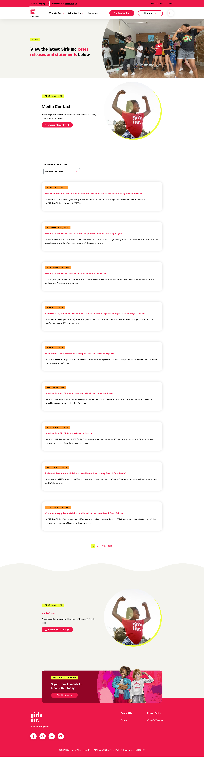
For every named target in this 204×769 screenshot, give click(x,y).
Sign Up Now (63, 695)
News (171, 3)
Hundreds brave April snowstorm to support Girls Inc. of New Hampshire (79, 353)
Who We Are (55, 13)
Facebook (33, 736)
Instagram (42, 736)
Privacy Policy (154, 713)
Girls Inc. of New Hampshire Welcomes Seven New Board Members (77, 273)
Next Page (107, 545)
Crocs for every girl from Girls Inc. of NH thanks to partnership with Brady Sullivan (84, 513)
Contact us (126, 713)
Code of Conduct (155, 720)
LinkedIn (51, 736)
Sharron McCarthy (57, 125)
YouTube (61, 736)
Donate (148, 13)
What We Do (74, 13)
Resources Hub (157, 3)
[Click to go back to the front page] (37, 13)
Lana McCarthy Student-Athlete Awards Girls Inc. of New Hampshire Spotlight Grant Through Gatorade (95, 313)
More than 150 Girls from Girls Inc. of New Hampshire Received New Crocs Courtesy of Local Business (93, 193)
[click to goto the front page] (39, 719)
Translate (69, 3)
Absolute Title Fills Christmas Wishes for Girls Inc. (69, 433)
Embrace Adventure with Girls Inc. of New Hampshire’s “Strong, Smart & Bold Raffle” (85, 473)
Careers (125, 720)
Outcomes (93, 13)
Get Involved (120, 13)
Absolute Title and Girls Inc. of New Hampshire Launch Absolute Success (80, 393)
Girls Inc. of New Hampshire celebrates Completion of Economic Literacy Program (84, 233)
